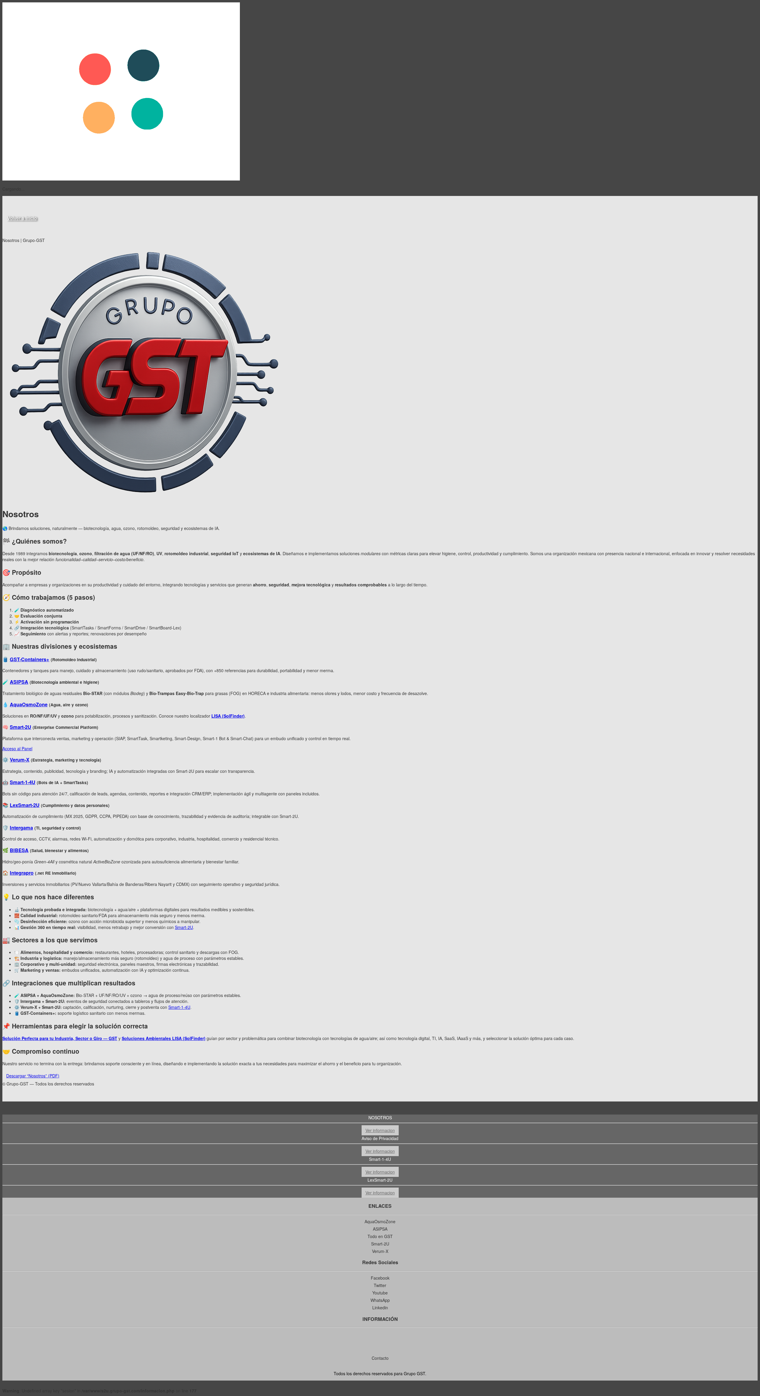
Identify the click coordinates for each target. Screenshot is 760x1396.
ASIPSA (19, 681)
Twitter (380, 1285)
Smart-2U (20, 727)
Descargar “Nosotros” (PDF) (32, 1076)
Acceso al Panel (17, 748)
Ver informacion (380, 1130)
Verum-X (19, 759)
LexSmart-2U (24, 805)
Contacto (380, 1358)
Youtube (380, 1293)
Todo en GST (380, 1236)
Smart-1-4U (22, 782)
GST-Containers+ (29, 659)
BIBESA (19, 850)
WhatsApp (380, 1300)
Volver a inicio (22, 218)
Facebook (380, 1278)
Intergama (21, 827)
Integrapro (22, 872)
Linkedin (380, 1307)
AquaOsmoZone (29, 704)
